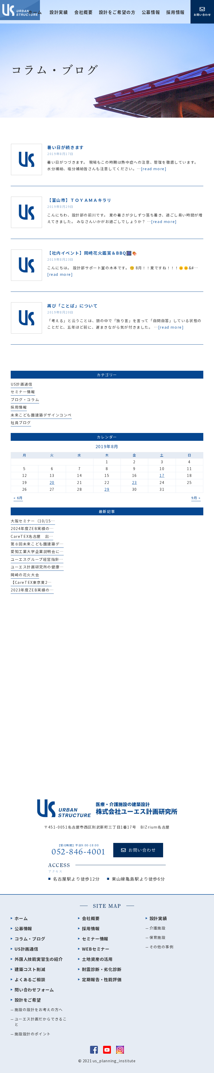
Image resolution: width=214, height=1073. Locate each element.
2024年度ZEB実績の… (32, 528)
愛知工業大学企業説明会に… (37, 551)
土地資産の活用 (97, 959)
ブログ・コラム (25, 399)
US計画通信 (22, 384)
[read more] (154, 168)
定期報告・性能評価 (101, 979)
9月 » (195, 497)
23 (134, 482)
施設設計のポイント (33, 1033)
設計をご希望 (28, 1000)
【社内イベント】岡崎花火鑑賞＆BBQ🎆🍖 (92, 253)
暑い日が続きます (65, 147)
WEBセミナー (96, 949)
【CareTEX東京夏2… (31, 582)
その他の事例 (162, 946)
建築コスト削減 (30, 969)
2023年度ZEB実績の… (32, 589)
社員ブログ (21, 422)
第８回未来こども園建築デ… (37, 543)
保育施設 (158, 937)
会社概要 (83, 12)
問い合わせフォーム (34, 989)
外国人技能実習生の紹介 (39, 959)
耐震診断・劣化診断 (101, 969)
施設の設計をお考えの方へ (39, 1009)
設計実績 (158, 918)
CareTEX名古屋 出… (32, 536)
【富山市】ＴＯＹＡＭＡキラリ (79, 200)
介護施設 (158, 928)
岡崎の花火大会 (25, 574)
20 (52, 482)
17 (161, 475)
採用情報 (175, 12)
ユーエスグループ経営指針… (37, 559)
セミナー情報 (23, 391)
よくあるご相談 (30, 979)
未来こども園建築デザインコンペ (41, 415)
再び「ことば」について (72, 306)
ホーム (35, 12)
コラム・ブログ (30, 938)
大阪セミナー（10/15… (33, 520)
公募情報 (151, 12)
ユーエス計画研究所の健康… (37, 566)
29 (106, 489)
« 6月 (18, 497)
